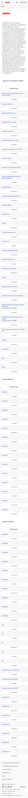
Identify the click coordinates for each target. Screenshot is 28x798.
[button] (17, 2)
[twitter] (8, 787)
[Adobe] (7, 2)
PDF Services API (6, 329)
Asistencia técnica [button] (6, 772)
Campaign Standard (7, 205)
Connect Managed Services (8, 232)
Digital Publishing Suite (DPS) (9, 268)
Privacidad (4, 791)
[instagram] (5, 787)
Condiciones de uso (10, 791)
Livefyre (4, 277)
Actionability (5, 534)
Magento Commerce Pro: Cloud (9, 286)
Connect (4, 223)
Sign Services (5, 349)
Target (3, 367)
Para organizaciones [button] (6, 769)
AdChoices (19, 795)
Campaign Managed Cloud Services (10, 670)
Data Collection (5, 697)
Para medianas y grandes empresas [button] (10, 766)
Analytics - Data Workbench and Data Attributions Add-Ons (11, 177)
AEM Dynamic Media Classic (9, 113)
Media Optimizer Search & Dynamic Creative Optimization (13, 305)
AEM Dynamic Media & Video (9, 122)
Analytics (4, 149)
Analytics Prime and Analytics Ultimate (11, 167)
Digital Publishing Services (8, 259)
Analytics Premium (6, 158)
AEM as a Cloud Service (7, 104)
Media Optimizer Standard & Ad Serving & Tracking (12, 317)
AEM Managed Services (7, 131)
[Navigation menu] (2, 2)
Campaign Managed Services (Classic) (11, 196)
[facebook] (3, 787)
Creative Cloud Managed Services (10, 250)
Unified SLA (5, 392)
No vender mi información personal (8, 795)
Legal (2, 6)
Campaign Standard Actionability (10, 679)
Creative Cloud (5, 241)
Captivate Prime (6, 214)
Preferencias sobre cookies (7, 793)
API (3, 624)
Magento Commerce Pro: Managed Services (12, 295)
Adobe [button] (3, 776)
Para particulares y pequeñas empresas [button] (11, 762)
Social (3, 358)
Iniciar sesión (23, 2)
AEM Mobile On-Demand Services (10, 140)
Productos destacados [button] (7, 779)
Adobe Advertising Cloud (8, 93)
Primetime (4, 340)
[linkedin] (11, 787)
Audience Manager (6, 187)
